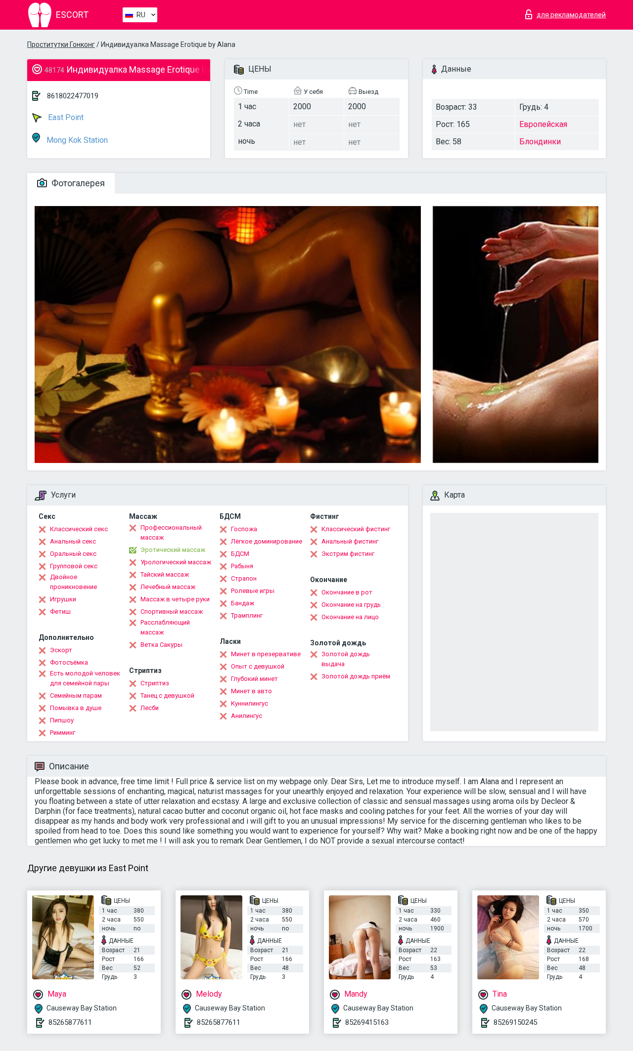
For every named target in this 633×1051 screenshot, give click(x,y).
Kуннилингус (249, 703)
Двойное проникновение (73, 581)
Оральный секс (73, 553)
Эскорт (61, 650)
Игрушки (63, 599)
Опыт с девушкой (257, 666)
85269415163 (367, 1022)
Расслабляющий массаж (165, 627)
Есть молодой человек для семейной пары (85, 678)
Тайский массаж (164, 574)
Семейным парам (76, 695)
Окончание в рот (346, 592)
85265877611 (70, 1022)
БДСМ (240, 553)
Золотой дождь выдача (345, 659)
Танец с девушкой (167, 695)
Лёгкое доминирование (266, 541)
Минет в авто (251, 691)
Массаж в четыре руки (175, 599)
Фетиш (60, 611)
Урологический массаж (175, 562)
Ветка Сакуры (161, 644)
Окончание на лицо (350, 617)
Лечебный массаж (167, 586)
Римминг (62, 732)
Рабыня (242, 566)
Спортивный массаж (171, 611)
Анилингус (246, 715)
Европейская (543, 124)
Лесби (149, 708)
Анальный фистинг (349, 541)
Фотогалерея (77, 183)
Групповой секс (73, 566)
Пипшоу (62, 720)
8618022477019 (72, 95)
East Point (65, 117)
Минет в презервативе (266, 654)
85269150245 (515, 1022)
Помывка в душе (75, 708)
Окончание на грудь (351, 604)
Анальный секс (73, 541)
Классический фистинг (355, 529)
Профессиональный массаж (171, 532)
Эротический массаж (172, 549)
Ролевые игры (252, 590)
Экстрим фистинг (347, 553)
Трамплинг (247, 615)
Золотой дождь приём (355, 676)
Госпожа (244, 529)
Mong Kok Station (76, 140)
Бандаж (242, 603)
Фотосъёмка (69, 662)
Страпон (244, 578)
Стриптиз (154, 683)
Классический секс (79, 529)
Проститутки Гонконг (61, 44)
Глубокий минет (254, 678)
